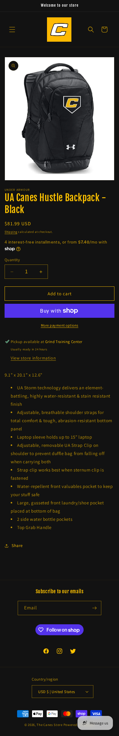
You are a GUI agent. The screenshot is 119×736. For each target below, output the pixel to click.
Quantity (12, 259)
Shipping (11, 232)
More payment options (59, 325)
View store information (33, 358)
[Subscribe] (94, 608)
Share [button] (17, 545)
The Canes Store (50, 725)
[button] (12, 29)
